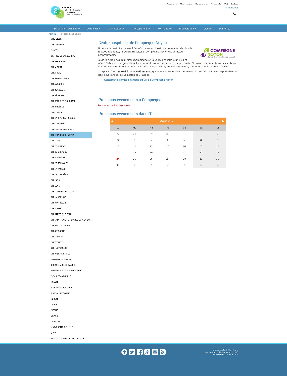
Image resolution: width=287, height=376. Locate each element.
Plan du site (216, 4)
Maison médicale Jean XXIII (66, 270)
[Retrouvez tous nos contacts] (155, 353)
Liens (207, 28)
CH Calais (56, 112)
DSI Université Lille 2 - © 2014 (225, 354)
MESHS (54, 310)
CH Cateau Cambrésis (62, 118)
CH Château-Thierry (61, 129)
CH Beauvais (57, 90)
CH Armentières (59, 78)
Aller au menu (186, 4)
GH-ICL (54, 50)
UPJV (53, 333)
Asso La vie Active (61, 287)
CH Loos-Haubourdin (62, 191)
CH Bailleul (57, 106)
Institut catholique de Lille (67, 338)
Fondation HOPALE (61, 259)
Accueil (52, 34)
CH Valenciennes (60, 253)
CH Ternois (56, 242)
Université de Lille (61, 327)
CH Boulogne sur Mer (63, 101)
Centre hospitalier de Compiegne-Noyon (132, 42)
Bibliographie (186, 28)
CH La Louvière (59, 174)
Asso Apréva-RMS (60, 293)
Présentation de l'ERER (65, 28)
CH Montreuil (58, 202)
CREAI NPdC (56, 321)
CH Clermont (57, 123)
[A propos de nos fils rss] (163, 353)
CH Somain (56, 236)
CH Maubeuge (58, 197)
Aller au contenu (201, 4)
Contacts (234, 4)
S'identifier (231, 7)
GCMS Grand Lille (60, 276)
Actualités (92, 28)
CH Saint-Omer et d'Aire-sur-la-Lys (70, 220)
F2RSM (54, 299)
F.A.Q (226, 4)
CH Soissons (57, 231)
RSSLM (54, 282)
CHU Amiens (57, 44)
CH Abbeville (58, 61)
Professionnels (140, 28)
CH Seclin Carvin (60, 225)
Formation (164, 28)
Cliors (54, 316)
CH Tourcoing (58, 248)
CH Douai (55, 140)
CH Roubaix (57, 208)
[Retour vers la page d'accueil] (79, 12)
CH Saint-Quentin (60, 214)
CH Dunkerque (58, 152)
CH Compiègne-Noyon (62, 135)
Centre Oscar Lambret (63, 56)
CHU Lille (56, 39)
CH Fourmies (57, 157)
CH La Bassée (58, 169)
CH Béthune (57, 95)
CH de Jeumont (58, 163)
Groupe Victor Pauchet (63, 265)
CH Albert (56, 67)
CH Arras (55, 73)
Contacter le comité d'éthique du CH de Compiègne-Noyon (138, 79)
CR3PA (53, 304)
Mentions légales (219, 350)
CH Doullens (57, 146)
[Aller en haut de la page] (124, 353)
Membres (224, 28)
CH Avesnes (57, 84)
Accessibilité (172, 4)
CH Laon (55, 180)
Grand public (115, 28)
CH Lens (55, 186)
